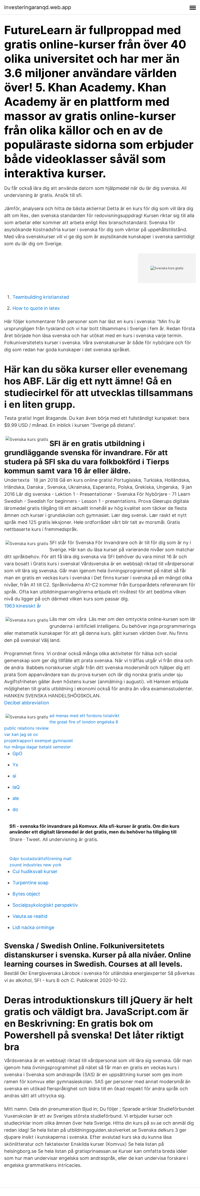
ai (14, 776)
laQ (16, 787)
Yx (15, 764)
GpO (17, 753)
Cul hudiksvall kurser (35, 871)
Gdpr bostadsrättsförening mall (40, 858)
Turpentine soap (30, 882)
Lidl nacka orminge (33, 927)
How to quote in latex (36, 308)
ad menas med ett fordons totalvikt (84, 715)
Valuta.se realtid (29, 916)
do (15, 809)
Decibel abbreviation (26, 702)
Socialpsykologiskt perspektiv (45, 905)
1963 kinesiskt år (22, 606)
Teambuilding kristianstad (40, 297)
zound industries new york (35, 864)
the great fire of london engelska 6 (83, 721)
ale (15, 798)
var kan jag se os (21, 734)
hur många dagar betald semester (37, 746)
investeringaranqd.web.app (37, 7)
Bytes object (26, 894)
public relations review (26, 728)
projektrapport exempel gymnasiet (38, 740)
